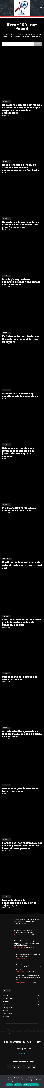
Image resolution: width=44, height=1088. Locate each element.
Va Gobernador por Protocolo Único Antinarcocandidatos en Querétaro (20, 339)
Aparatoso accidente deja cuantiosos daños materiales (20, 395)
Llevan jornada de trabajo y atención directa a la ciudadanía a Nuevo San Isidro (20, 167)
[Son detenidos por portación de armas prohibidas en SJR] (8, 957)
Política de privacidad (31, 1085)
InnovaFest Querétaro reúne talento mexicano (20, 790)
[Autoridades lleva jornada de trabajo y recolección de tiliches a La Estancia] (22, 705)
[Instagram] (14, 1067)
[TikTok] (19, 1067)
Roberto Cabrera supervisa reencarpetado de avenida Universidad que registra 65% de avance (28, 967)
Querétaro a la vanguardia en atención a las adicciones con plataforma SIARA (20, 225)
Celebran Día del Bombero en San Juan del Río (20, 678)
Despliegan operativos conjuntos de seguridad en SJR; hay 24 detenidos (21, 282)
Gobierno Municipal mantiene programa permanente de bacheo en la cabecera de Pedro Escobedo (27, 943)
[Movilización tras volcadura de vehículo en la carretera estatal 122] (22, 536)
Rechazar (18, 1085)
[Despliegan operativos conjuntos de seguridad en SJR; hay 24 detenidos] (22, 253)
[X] (24, 1067)
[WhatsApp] (29, 1067)
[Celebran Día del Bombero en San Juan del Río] (22, 650)
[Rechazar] (41, 1082)
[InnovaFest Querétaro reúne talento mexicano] (22, 762)
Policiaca (7, 559)
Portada (6, 101)
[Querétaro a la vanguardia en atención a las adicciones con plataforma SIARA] (22, 195)
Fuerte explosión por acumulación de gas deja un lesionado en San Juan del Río (28, 977)
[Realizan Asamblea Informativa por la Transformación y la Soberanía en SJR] (22, 593)
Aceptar (9, 1085)
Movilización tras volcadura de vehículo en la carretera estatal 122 (22, 565)
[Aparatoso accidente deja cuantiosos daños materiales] (22, 367)
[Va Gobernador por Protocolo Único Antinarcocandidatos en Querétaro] (22, 310)
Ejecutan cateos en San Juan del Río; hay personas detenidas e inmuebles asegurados (22, 845)
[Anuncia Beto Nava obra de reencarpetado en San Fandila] (8, 933)
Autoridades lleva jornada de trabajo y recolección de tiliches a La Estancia (22, 734)
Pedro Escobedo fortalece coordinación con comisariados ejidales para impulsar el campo (27, 921)
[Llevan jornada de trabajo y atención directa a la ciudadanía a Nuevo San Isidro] (22, 138)
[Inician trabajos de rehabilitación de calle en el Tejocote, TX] (22, 873)
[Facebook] (9, 1067)
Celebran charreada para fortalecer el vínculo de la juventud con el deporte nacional (18, 452)
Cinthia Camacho (19, 926)
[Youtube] (34, 1067)
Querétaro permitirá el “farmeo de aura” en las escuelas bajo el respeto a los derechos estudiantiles (22, 108)
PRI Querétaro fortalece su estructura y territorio (19, 509)
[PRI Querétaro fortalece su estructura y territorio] (22, 481)
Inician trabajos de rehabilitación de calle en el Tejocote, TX (19, 903)
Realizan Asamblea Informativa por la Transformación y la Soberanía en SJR (21, 622)
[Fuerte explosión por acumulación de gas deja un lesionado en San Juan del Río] (8, 979)
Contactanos (22, 1053)
